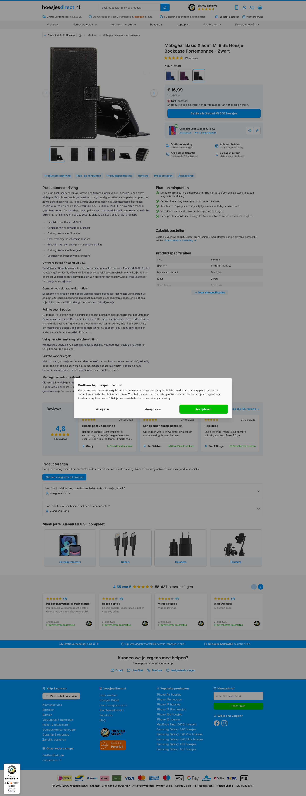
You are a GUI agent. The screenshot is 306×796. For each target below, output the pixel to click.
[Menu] (18, 766)
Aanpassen (153, 409)
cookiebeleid (131, 398)
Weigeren (102, 409)
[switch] (11, 790)
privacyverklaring (159, 398)
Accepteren (204, 409)
